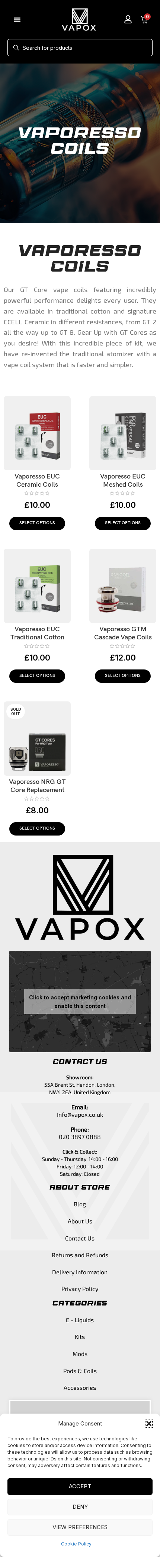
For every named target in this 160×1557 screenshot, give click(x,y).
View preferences (80, 1527)
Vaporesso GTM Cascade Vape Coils (123, 633)
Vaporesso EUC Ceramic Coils (37, 481)
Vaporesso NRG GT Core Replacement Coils (37, 790)
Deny (80, 1506)
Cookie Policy (76, 1544)
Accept (80, 1486)
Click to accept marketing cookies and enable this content (80, 1001)
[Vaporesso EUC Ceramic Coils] (37, 433)
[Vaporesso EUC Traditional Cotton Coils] (37, 586)
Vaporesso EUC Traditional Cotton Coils (37, 637)
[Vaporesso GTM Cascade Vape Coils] (122, 586)
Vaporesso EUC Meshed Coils (122, 481)
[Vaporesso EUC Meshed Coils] (122, 433)
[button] (149, 1423)
